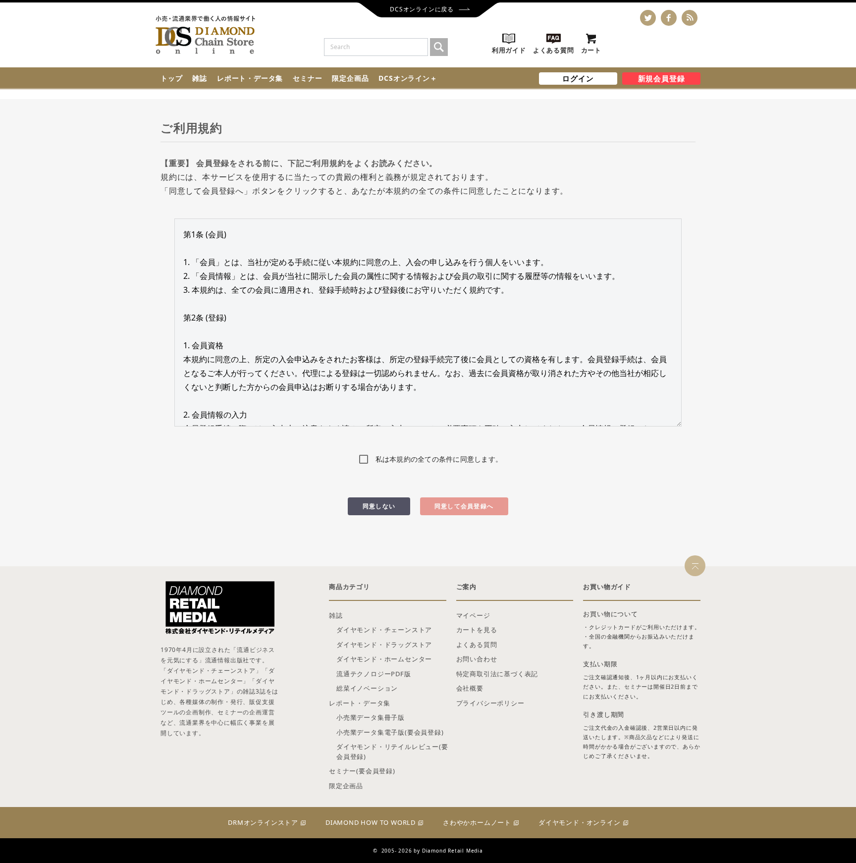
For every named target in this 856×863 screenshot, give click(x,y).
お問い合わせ (476, 658)
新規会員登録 (661, 78)
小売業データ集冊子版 (370, 717)
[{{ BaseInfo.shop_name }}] (205, 35)
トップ (171, 78)
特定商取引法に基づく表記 (497, 673)
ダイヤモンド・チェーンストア (384, 629)
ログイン (577, 78)
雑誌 (199, 78)
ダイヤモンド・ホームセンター (384, 658)
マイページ (473, 615)
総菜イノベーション (367, 688)
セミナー (307, 78)
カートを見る (476, 629)
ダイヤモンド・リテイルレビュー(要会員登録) (392, 751)
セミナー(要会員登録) (362, 770)
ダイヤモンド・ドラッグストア (384, 644)
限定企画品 (350, 78)
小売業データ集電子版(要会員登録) (390, 732)
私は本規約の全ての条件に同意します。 (439, 459)
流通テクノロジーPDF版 (373, 673)
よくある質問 (476, 644)
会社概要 (469, 688)
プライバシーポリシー (490, 703)
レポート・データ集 (250, 78)
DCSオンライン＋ (407, 78)
